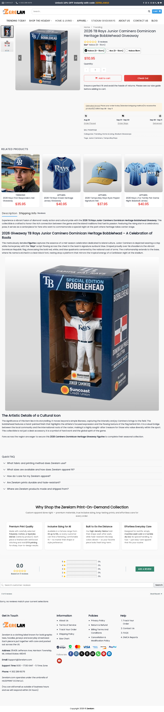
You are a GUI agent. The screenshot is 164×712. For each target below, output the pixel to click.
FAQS (125, 632)
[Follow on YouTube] (161, 3)
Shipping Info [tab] (27, 213)
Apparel (81, 20)
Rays (32, 246)
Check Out (143, 78)
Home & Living (63, 20)
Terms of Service (67, 625)
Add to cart (104, 78)
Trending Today (16, 20)
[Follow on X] (148, 3)
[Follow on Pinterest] (158, 3)
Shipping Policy (66, 634)
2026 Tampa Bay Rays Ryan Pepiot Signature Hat (102, 199)
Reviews (41, 213)
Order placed (90, 123)
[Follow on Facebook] (143, 3)
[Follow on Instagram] (146, 3)
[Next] (75, 57)
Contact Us (140, 20)
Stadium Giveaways (103, 20)
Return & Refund (99, 625)
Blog (155, 20)
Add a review (144, 569)
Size (86, 45)
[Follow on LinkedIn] (109, 653)
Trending (97, 27)
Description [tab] (9, 213)
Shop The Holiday (39, 20)
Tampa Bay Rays (110, 138)
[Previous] (20, 57)
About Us (124, 20)
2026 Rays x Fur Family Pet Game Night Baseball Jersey (142, 199)
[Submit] (149, 11)
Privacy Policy (98, 620)
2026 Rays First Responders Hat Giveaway (19, 199)
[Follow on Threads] (151, 3)
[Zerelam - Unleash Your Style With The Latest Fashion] (15, 11)
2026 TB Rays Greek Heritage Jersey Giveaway (58, 199)
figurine (32, 243)
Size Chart (64, 638)
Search (159, 584)
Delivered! (157, 123)
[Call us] (156, 3)
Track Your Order (68, 629)
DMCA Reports (130, 637)
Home (87, 27)
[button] (157, 11)
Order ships (123, 123)
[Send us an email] (153, 3)
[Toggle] (4, 463)
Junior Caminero (96, 138)
